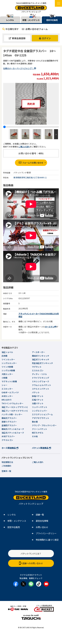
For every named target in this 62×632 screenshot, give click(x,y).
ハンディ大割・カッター (12, 414)
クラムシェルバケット (41, 385)
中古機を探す (12, 29)
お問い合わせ (42, 527)
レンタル (11, 514)
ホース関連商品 (9, 447)
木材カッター (7, 396)
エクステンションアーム (42, 414)
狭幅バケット (37, 396)
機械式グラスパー (9, 418)
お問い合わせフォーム (36, 29)
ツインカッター (8, 359)
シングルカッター (9, 363)
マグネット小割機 (9, 381)
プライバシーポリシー (46, 533)
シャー (4, 385)
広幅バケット (37, 399)
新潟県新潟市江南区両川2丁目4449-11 (30, 177)
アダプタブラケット (40, 418)
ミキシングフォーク (40, 381)
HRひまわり (7, 399)
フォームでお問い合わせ (32, 162)
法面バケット (37, 403)
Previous (6, 134)
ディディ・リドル (39, 374)
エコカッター (7, 388)
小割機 (4, 377)
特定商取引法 (7, 462)
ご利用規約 (6, 465)
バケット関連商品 (40, 447)
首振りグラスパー (9, 421)
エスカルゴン (37, 370)
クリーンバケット (39, 429)
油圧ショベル (7, 352)
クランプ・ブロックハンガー (44, 425)
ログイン (46, 38)
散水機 (35, 421)
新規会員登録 (18, 38)
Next (56, 134)
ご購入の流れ (24, 146)
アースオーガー (38, 352)
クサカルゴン (7, 440)
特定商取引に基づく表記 (47, 539)
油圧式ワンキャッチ (40, 359)
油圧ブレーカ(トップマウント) (15, 407)
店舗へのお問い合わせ (32, 563)
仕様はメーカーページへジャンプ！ (18, 68)
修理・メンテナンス (16, 520)
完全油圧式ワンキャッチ (42, 363)
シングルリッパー (39, 410)
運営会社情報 (42, 520)
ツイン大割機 (7, 366)
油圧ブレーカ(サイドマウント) (15, 410)
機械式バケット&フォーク (13, 429)
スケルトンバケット (40, 388)
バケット (36, 392)
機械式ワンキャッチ (40, 355)
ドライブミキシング (40, 377)
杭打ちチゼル (37, 432)
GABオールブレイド (10, 392)
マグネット (36, 366)
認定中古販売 (13, 527)
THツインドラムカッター (12, 403)
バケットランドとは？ (31, 553)
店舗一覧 (40, 514)
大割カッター (7, 374)
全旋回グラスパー (9, 425)
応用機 (4, 355)
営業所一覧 (6, 471)
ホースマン (49, 326)
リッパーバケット (39, 407)
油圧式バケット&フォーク (13, 432)
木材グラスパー (8, 436)
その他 (35, 436)
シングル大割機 (8, 370)
